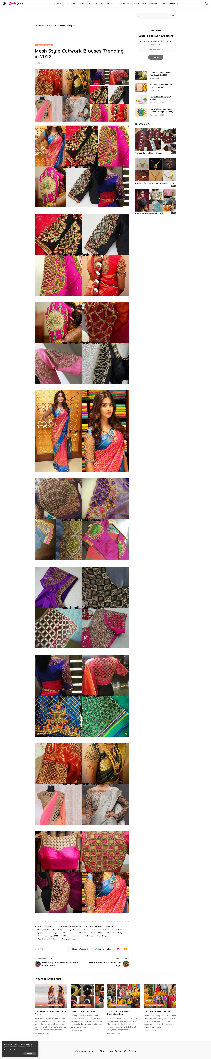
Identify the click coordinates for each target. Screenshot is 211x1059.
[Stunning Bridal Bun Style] (87, 996)
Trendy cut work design (47, 939)
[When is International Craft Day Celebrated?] (141, 87)
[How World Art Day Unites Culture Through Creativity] (141, 112)
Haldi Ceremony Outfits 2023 (157, 1011)
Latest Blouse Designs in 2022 (149, 213)
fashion (110, 926)
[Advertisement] (104, 26)
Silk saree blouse (70, 936)
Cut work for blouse (94, 926)
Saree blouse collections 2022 (91, 933)
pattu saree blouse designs (48, 933)
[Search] (207, 3)
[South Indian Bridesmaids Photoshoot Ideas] (123, 996)
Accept (29, 1054)
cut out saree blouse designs (70, 926)
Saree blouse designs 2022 (48, 936)
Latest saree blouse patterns (112, 930)
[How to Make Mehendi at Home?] (141, 99)
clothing (50, 926)
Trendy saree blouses (69, 939)
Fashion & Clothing (44, 45)
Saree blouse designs (116, 933)
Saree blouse (69, 933)
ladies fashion (90, 930)
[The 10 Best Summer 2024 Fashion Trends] (51, 996)
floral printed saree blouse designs (50, 930)
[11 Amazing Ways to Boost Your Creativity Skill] (141, 75)
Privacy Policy (9, 1049)
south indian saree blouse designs (95, 936)
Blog (40, 1005)
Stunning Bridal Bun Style (83, 1011)
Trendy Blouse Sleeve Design (149, 153)
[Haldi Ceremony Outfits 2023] (160, 996)
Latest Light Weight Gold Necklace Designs (155, 183)
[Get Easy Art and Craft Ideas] (13, 3)
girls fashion (74, 930)
